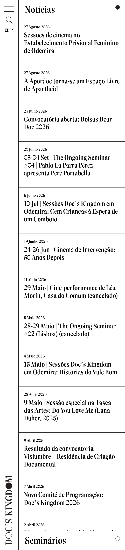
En (12, 30)
